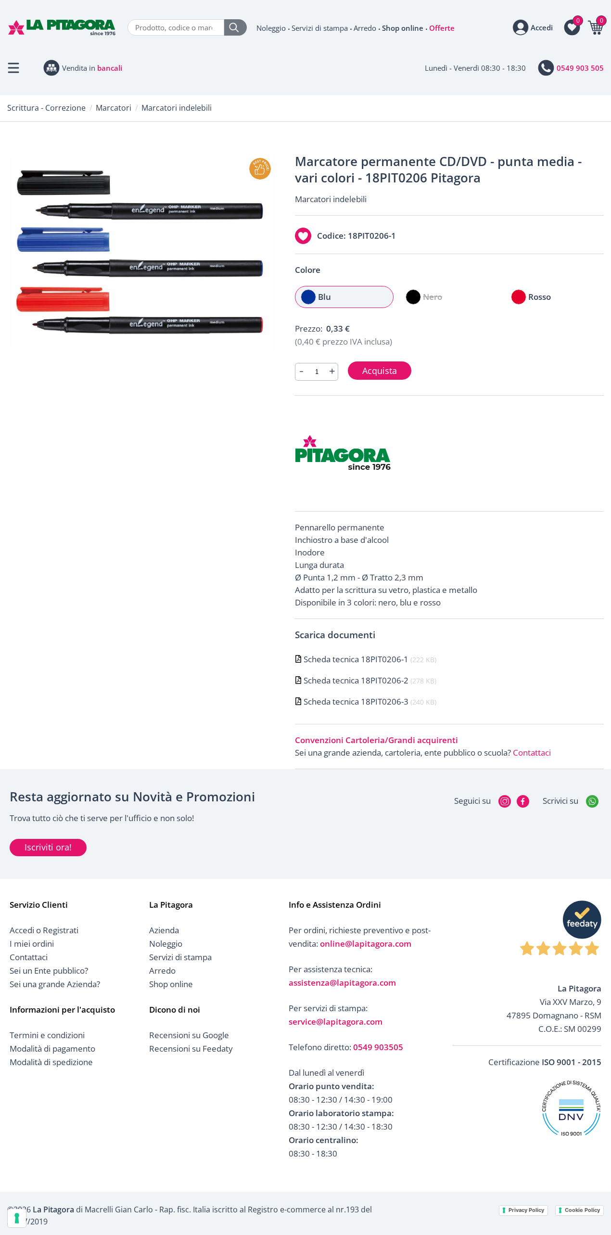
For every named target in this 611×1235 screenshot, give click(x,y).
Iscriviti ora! (48, 847)
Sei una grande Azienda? (55, 984)
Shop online (402, 28)
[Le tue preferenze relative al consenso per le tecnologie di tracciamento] (17, 1218)
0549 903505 (378, 1047)
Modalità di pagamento (52, 1048)
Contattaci (532, 752)
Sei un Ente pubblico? (49, 970)
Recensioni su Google (189, 1035)
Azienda (164, 930)
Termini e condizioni (47, 1035)
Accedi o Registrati (44, 930)
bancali (109, 68)
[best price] (260, 169)
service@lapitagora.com (335, 1021)
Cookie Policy (582, 1210)
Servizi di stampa (320, 28)
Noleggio (271, 28)
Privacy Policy (526, 1210)
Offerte (442, 28)
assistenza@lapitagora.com (342, 982)
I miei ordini (32, 943)
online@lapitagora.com (365, 943)
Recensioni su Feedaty (191, 1048)
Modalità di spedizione (51, 1062)
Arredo (365, 28)
